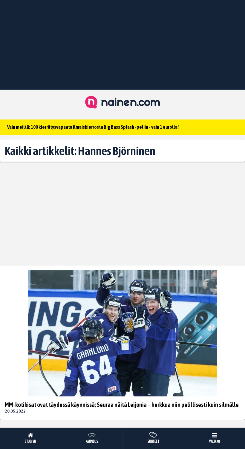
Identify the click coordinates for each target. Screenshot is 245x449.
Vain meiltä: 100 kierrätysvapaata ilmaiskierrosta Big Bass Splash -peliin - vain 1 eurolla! (93, 127)
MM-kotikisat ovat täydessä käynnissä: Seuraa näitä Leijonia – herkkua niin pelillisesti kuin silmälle (122, 404)
